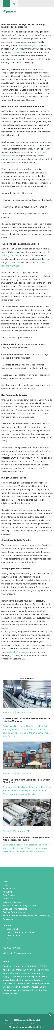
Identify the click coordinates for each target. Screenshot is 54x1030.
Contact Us (8, 898)
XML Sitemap (34, 1024)
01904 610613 (13, 948)
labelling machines (16, 52)
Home (6, 885)
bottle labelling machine (30, 45)
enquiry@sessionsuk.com (19, 953)
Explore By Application (14, 912)
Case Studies (9, 895)
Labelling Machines (12, 902)
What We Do (9, 888)
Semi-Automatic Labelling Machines (20, 905)
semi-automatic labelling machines (33, 983)
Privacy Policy (10, 1024)
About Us (7, 892)
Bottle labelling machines (21, 980)
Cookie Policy (22, 1024)
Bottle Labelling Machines (15, 909)
